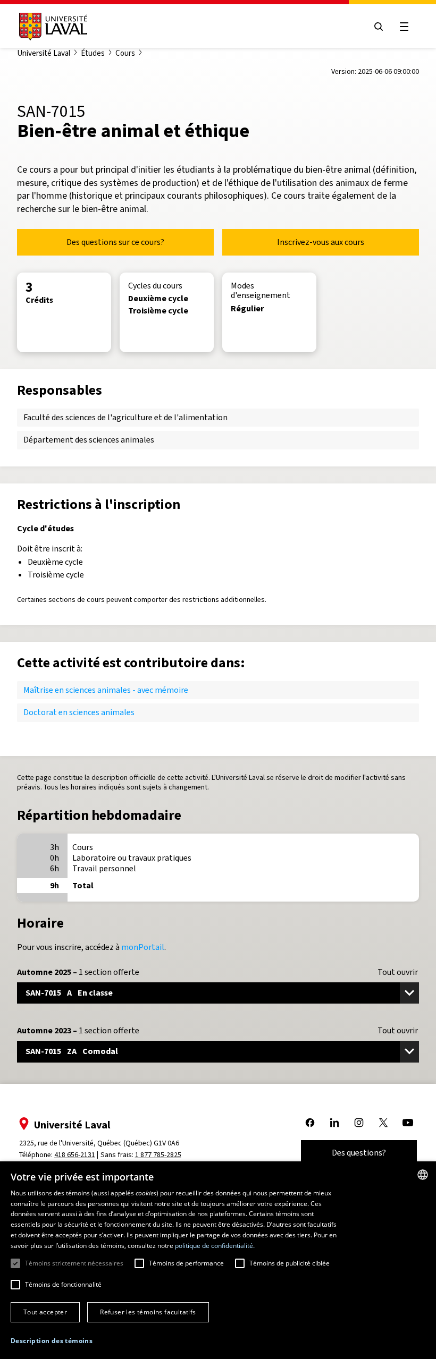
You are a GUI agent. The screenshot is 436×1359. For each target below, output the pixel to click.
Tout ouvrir (398, 972)
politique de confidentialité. (215, 1245)
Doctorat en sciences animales (79, 712)
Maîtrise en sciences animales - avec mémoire (105, 689)
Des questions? (359, 1152)
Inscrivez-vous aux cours (320, 242)
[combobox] (422, 1174)
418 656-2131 (74, 1155)
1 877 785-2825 (158, 1155)
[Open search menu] (378, 26)
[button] (52, 1341)
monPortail (142, 947)
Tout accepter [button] (45, 1311)
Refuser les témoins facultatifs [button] (148, 1311)
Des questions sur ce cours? (115, 242)
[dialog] (218, 1260)
